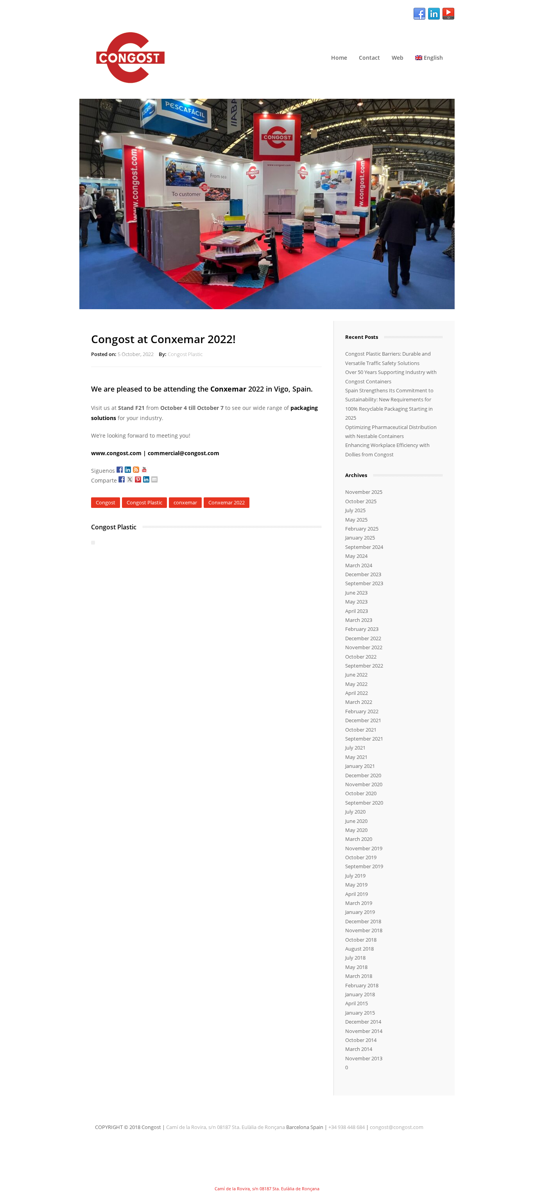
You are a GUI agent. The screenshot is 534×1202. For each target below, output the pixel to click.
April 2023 (356, 610)
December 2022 (363, 638)
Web (397, 57)
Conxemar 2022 (226, 502)
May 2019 (356, 884)
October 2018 (360, 939)
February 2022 (361, 711)
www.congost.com (116, 453)
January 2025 (360, 537)
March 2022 (358, 701)
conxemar (185, 502)
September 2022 (364, 665)
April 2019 (356, 893)
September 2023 (364, 583)
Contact (369, 57)
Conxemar (228, 389)
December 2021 (363, 720)
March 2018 (358, 975)
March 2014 (358, 1048)
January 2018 (360, 994)
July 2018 (355, 957)
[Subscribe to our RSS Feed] (136, 470)
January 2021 (360, 765)
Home (339, 57)
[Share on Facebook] (121, 479)
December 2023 (363, 574)
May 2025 (356, 519)
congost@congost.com (396, 1127)
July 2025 (355, 510)
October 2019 (360, 857)
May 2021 (356, 756)
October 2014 (360, 1040)
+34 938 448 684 (346, 1127)
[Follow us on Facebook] (119, 470)
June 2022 (356, 674)
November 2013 (363, 1058)
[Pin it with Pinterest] (138, 479)
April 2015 (356, 1003)
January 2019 (360, 911)
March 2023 (358, 619)
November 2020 (363, 784)
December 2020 (363, 775)
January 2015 (360, 1012)
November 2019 (363, 848)
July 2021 (355, 747)
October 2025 (360, 501)
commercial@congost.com (183, 453)
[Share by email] (154, 479)
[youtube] (448, 14)
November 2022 (363, 647)
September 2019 (364, 866)
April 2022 (356, 692)
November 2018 (363, 930)
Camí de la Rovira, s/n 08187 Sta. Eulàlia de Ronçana (225, 1127)
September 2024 (364, 546)
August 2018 (359, 948)
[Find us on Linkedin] (128, 470)
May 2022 (356, 683)
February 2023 (361, 628)
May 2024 (356, 555)
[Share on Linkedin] (146, 479)
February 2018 (361, 985)
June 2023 (356, 592)
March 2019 (358, 902)
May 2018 (356, 967)
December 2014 (363, 1021)
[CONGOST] (267, 57)
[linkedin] (434, 14)
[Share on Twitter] (130, 479)
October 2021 (360, 729)
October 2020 (360, 793)
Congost (105, 502)
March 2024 (358, 565)
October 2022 (360, 656)
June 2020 (356, 820)
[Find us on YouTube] (144, 470)
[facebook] (419, 14)
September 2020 (364, 802)
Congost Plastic (185, 354)
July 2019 (355, 875)
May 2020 (356, 829)
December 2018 (363, 921)
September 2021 (364, 738)
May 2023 (356, 601)
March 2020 (358, 838)
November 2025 (363, 491)
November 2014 (363, 1031)
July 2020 (355, 811)
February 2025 (361, 528)
